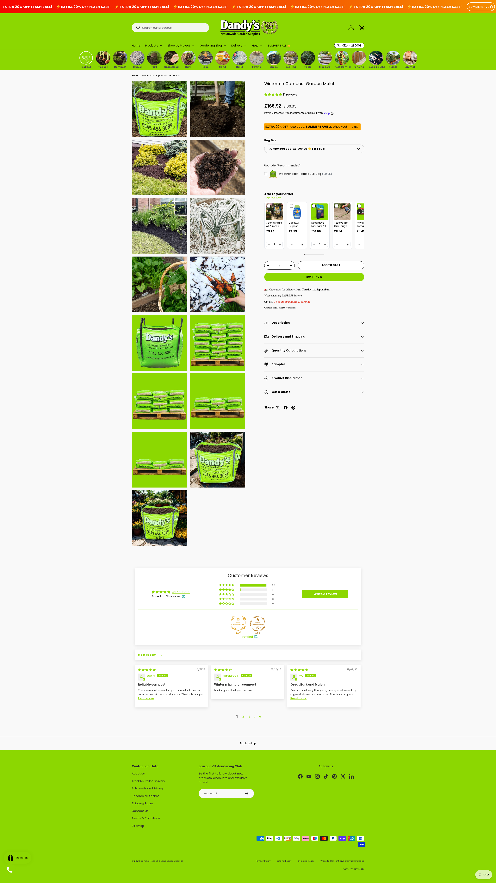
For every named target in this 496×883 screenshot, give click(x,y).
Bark (188, 66)
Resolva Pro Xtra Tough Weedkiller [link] (341, 224)
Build (239, 66)
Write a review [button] (325, 594)
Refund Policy (284, 860)
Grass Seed (171, 66)
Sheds (274, 66)
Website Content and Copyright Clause (342, 860)
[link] (274, 211)
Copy (355, 127)
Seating (291, 66)
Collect (86, 66)
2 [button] (243, 717)
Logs (205, 66)
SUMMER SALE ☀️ (279, 45)
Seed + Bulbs (376, 66)
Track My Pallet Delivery (148, 781)
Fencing (359, 66)
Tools (307, 66)
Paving (256, 66)
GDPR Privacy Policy (353, 868)
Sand (222, 66)
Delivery (236, 45)
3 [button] (249, 717)
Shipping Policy (306, 860)
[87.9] (257, 623)
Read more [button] (146, 698)
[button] (362, 27)
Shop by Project (179, 45)
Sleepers (324, 66)
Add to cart (331, 265)
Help (255, 45)
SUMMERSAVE (479, 6)
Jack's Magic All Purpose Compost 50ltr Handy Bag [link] (274, 224)
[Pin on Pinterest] (293, 408)
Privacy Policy (263, 860)
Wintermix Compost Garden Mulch (161, 75)
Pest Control (342, 66)
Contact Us (140, 811)
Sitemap (138, 826)
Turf (154, 66)
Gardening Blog (211, 45)
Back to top (248, 743)
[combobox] (170, 27)
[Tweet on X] (278, 408)
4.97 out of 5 (181, 592)
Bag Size (270, 140)
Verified (247, 637)
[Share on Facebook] (285, 408)
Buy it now (314, 277)
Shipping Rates (142, 803)
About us (138, 773)
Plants (393, 66)
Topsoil (103, 66)
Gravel (137, 66)
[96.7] (238, 623)
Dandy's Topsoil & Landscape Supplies (162, 860)
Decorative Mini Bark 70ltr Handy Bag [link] (319, 224)
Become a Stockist (145, 796)
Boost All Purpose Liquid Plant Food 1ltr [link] (295, 224)
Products (151, 45)
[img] (147, 670)
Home (136, 45)
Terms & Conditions (146, 818)
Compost (120, 66)
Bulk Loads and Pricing (147, 788)
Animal (410, 66)
